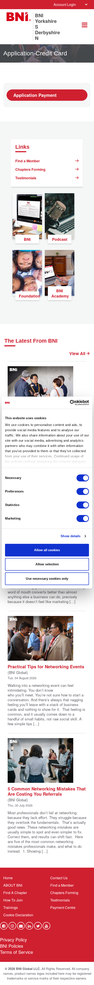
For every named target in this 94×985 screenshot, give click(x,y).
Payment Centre (62, 907)
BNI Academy (60, 293)
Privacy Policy (13, 939)
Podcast (59, 239)
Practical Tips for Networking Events (46, 666)
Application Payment (35, 95)
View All (77, 353)
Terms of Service (16, 952)
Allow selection (47, 564)
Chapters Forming (30, 169)
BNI (27, 239)
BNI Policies (11, 946)
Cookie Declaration (18, 914)
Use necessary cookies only (47, 578)
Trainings (10, 907)
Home (8, 877)
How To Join (13, 900)
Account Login (65, 4)
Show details (70, 536)
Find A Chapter (15, 892)
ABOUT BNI (12, 885)
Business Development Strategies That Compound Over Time (43, 419)
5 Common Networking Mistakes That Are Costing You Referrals (47, 791)
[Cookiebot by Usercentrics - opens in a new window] (70, 402)
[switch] (83, 491)
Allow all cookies (47, 550)
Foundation (29, 296)
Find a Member (27, 160)
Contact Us (59, 877)
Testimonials (25, 177)
